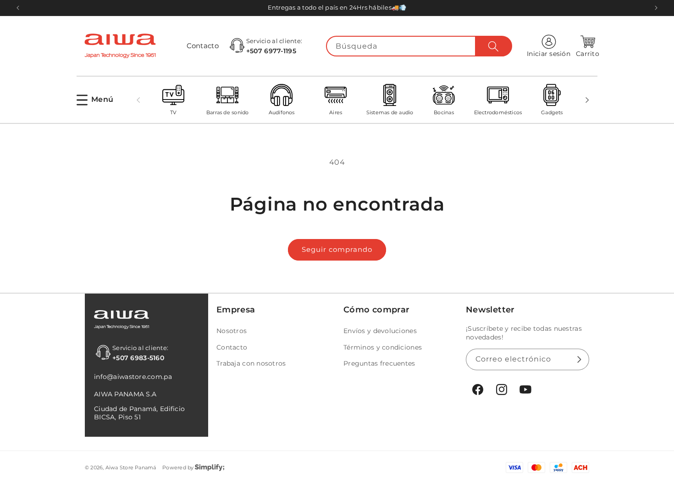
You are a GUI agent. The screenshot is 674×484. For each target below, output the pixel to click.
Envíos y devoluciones (380, 331)
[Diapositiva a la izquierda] (138, 100)
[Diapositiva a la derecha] (587, 100)
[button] (95, 99)
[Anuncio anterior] (18, 8)
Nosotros (231, 331)
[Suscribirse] (579, 359)
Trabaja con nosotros (251, 363)
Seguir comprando (337, 249)
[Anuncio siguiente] (656, 8)
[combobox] (419, 46)
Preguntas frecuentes (379, 363)
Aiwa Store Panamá (130, 467)
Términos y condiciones (382, 347)
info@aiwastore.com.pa (133, 377)
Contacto (203, 45)
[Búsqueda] (493, 46)
